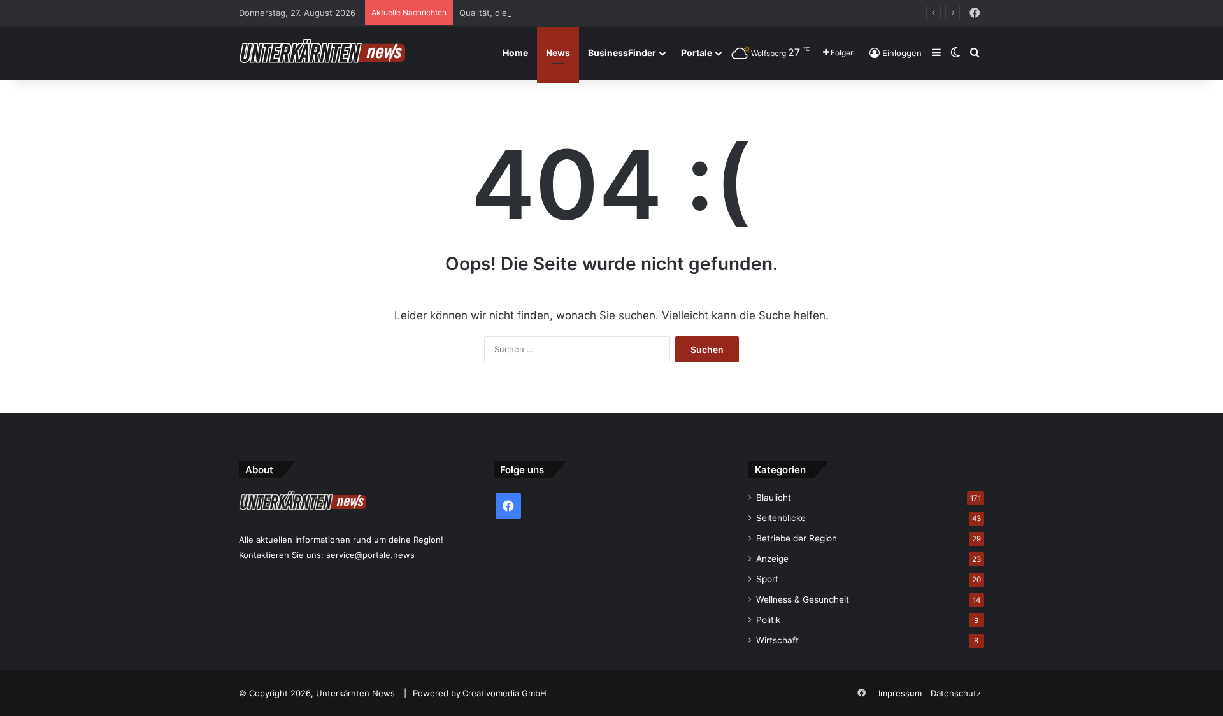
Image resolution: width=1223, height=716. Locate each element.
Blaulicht (773, 497)
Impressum (900, 693)
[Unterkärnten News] (322, 53)
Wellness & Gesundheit (802, 599)
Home (515, 52)
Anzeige (772, 559)
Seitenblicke (781, 518)
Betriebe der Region (796, 538)
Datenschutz (956, 693)
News (558, 52)
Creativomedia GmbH (504, 693)
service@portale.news (370, 555)
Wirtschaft (777, 640)
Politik (768, 620)
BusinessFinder (622, 52)
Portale (696, 52)
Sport (767, 579)
